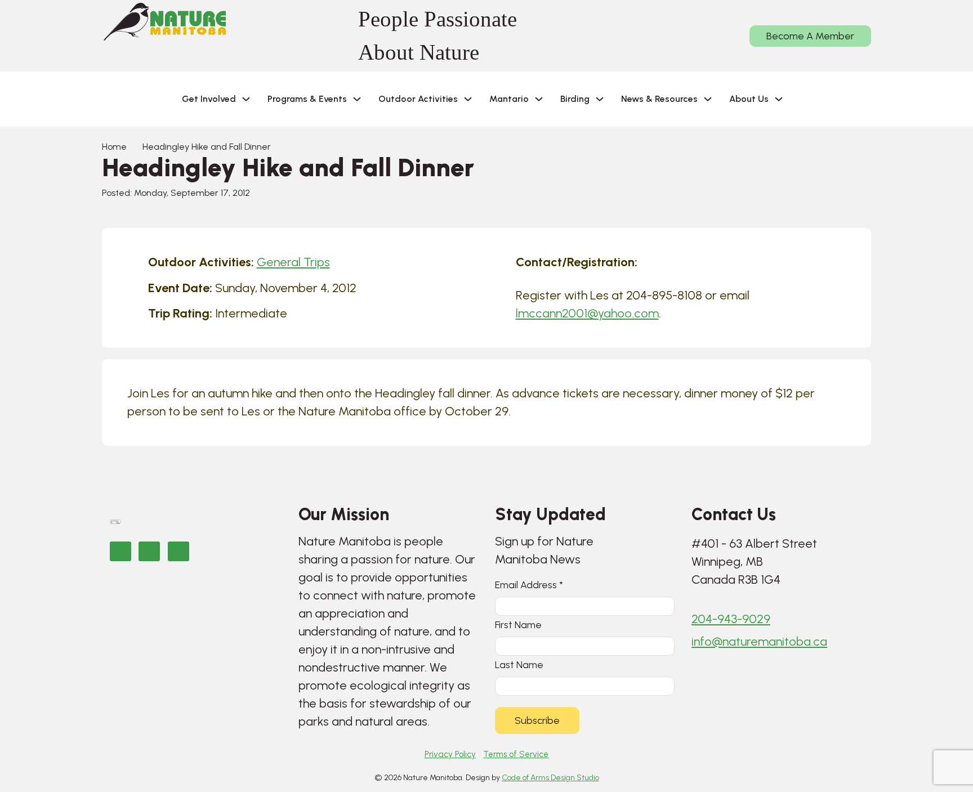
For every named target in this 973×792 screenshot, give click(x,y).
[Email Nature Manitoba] (178, 551)
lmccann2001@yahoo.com (587, 313)
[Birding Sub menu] (599, 99)
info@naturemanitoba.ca (759, 641)
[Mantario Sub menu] (538, 99)
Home (114, 146)
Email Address (529, 584)
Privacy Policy (450, 754)
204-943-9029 (730, 619)
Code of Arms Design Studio (550, 777)
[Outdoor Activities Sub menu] (467, 99)
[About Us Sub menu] (778, 99)
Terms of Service (515, 754)
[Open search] (809, 99)
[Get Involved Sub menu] (246, 99)
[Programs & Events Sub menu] (356, 99)
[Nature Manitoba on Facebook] (120, 551)
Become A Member (810, 36)
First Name (518, 624)
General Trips (293, 262)
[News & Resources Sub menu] (707, 99)
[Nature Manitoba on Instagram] (149, 551)
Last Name (519, 664)
